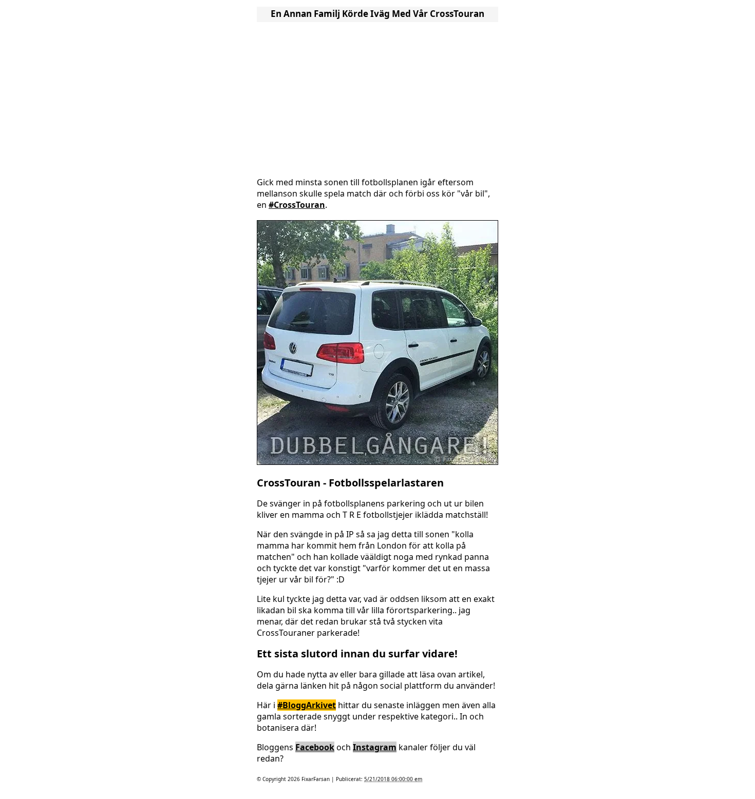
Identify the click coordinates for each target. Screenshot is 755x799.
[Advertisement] (377, 96)
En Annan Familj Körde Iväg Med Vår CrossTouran (377, 14)
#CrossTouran (297, 204)
